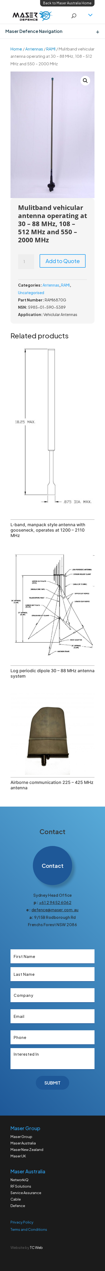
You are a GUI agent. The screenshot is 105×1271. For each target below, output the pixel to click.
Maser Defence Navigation (33, 31)
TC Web (36, 1247)
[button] (85, 81)
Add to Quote (63, 260)
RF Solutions (20, 1186)
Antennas (34, 48)
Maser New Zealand (26, 1149)
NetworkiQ (19, 1180)
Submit (52, 1083)
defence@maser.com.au (55, 909)
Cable (15, 1199)
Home (16, 48)
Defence (17, 1206)
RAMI (50, 48)
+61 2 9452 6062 (55, 902)
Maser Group (21, 1136)
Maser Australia (23, 1143)
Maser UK (18, 1156)
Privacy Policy (21, 1222)
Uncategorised (31, 292)
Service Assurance (25, 1193)
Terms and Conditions (28, 1229)
